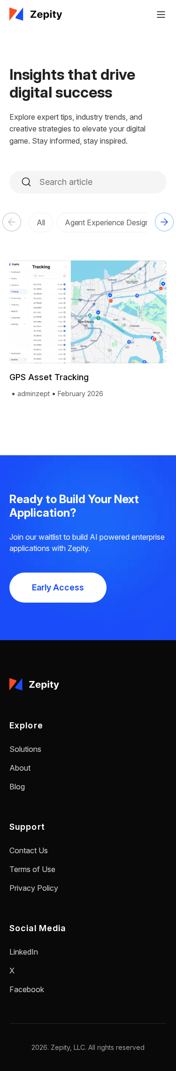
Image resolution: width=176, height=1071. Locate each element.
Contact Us (28, 850)
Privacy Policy (33, 888)
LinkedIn (23, 951)
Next (164, 222)
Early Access (58, 587)
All (41, 222)
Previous (11, 222)
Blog (17, 786)
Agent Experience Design (107, 222)
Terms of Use (32, 869)
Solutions (25, 749)
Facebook (26, 989)
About (20, 768)
